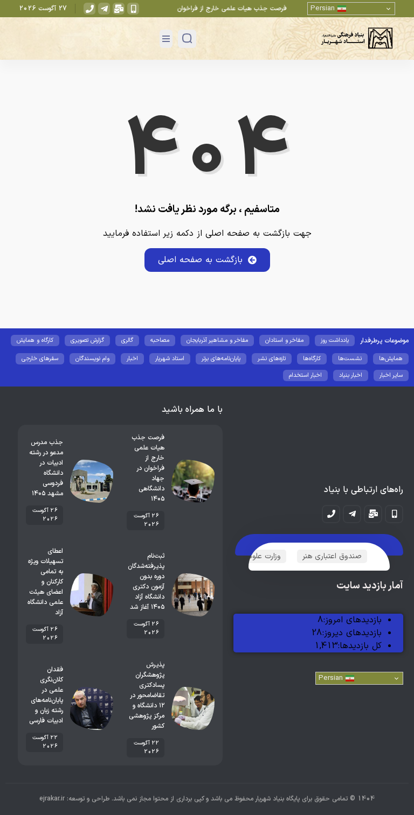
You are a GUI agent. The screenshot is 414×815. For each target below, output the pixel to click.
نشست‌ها (350, 358)
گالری (127, 340)
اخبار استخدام (305, 375)
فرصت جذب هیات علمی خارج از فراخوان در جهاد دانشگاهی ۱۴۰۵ (201, 8)
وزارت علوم (264, 556)
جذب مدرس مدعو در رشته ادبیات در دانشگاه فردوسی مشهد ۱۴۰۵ (46, 468)
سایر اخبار (391, 375)
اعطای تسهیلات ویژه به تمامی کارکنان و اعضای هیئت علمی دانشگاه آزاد (45, 581)
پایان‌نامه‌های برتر (221, 358)
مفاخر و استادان (284, 340)
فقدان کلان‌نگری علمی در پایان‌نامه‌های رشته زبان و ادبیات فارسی (46, 695)
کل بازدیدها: (359, 646)
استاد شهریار (169, 358)
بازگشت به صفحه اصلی (200, 260)
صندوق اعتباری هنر (332, 556)
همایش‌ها (391, 358)
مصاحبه (159, 340)
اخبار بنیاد (350, 375)
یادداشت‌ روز (335, 340)
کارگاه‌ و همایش (35, 340)
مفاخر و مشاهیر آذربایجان (217, 340)
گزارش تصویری (87, 340)
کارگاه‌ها (312, 358)
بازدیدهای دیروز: (352, 633)
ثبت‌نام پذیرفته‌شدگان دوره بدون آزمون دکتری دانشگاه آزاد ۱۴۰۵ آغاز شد (146, 581)
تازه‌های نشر (272, 358)
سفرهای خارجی (40, 358)
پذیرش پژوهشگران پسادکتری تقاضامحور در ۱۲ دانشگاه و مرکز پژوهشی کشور (146, 695)
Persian (323, 8)
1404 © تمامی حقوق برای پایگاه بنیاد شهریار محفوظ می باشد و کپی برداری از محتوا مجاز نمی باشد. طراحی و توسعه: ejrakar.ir (207, 799)
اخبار (132, 358)
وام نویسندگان (92, 358)
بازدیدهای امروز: (352, 620)
